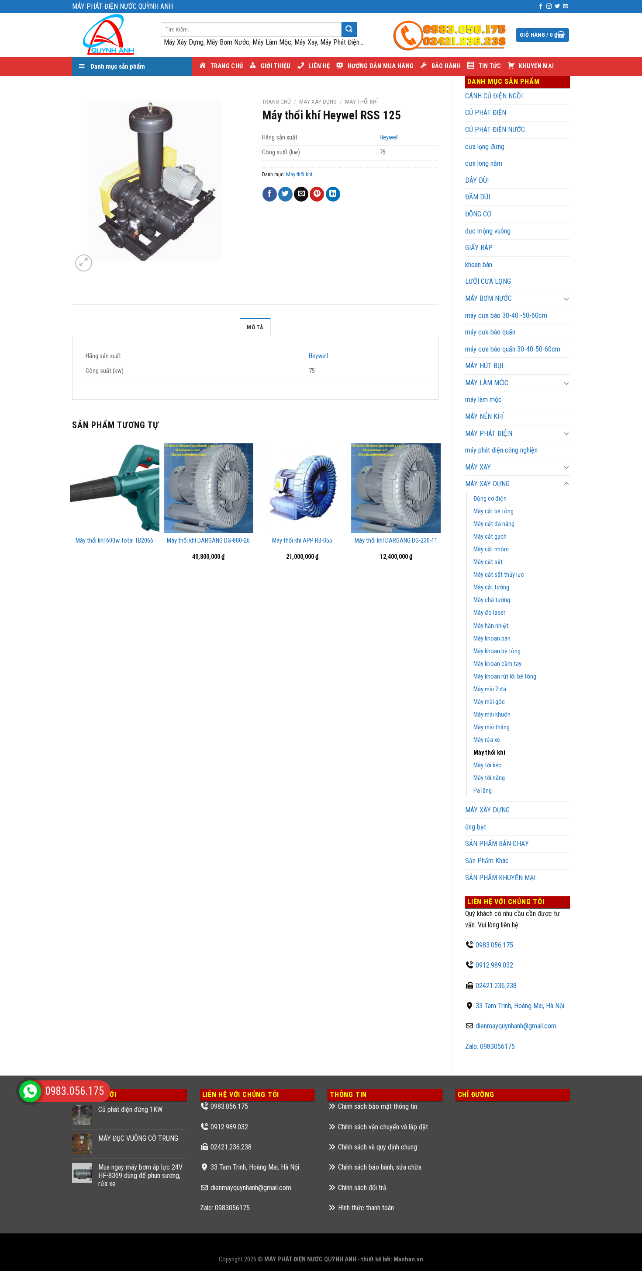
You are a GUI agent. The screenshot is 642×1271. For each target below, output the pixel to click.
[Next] (438, 508)
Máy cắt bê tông (493, 511)
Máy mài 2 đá (489, 689)
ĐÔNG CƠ (478, 214)
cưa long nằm (483, 163)
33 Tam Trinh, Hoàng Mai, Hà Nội (520, 1006)
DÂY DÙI (477, 180)
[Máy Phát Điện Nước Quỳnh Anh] (110, 35)
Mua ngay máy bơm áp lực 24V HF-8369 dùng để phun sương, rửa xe (140, 1175)
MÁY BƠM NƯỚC (488, 298)
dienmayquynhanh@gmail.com (516, 1026)
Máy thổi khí (489, 752)
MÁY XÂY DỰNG (487, 810)
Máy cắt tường (491, 587)
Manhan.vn (408, 1259)
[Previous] (72, 508)
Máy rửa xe (486, 740)
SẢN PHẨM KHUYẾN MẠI (500, 878)
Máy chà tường (491, 600)
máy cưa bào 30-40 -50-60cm (506, 315)
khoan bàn (478, 265)
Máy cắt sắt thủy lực (498, 574)
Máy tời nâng (489, 778)
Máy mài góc (489, 702)
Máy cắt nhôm (491, 549)
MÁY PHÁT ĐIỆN (488, 433)
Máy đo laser (489, 612)
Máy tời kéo (487, 765)
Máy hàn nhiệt (490, 626)
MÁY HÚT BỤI (484, 366)
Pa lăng (482, 790)
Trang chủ (276, 101)
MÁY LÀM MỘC (486, 383)
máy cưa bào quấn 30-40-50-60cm (512, 349)
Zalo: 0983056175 (490, 1046)
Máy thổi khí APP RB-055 (302, 540)
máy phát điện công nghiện (501, 450)
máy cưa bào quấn (490, 332)
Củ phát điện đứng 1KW (130, 1109)
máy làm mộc (483, 399)
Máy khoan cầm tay (497, 664)
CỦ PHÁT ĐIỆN (485, 112)
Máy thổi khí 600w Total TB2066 (114, 540)
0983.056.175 (494, 945)
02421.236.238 (496, 986)
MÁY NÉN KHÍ (484, 416)
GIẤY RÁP (479, 248)
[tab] (255, 327)
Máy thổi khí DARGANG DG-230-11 (396, 540)
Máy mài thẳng (491, 727)
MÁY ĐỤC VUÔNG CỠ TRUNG (138, 1138)
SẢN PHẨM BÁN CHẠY (497, 843)
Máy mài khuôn (492, 714)
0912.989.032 (494, 965)
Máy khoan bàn (492, 638)
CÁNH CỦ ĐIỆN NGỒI (494, 96)
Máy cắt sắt (488, 562)
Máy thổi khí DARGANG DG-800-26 (208, 540)
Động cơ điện (490, 498)
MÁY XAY (478, 467)
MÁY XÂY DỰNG (487, 484)
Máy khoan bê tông (497, 651)
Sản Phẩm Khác (487, 861)
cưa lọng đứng (484, 147)
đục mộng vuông (488, 231)
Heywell (389, 137)
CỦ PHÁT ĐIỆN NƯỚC (495, 129)
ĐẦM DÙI (477, 197)
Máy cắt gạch (490, 536)
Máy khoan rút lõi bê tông (504, 676)
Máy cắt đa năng (493, 524)
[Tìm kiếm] (349, 29)
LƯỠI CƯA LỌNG (488, 281)
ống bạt (475, 827)
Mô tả (255, 327)
